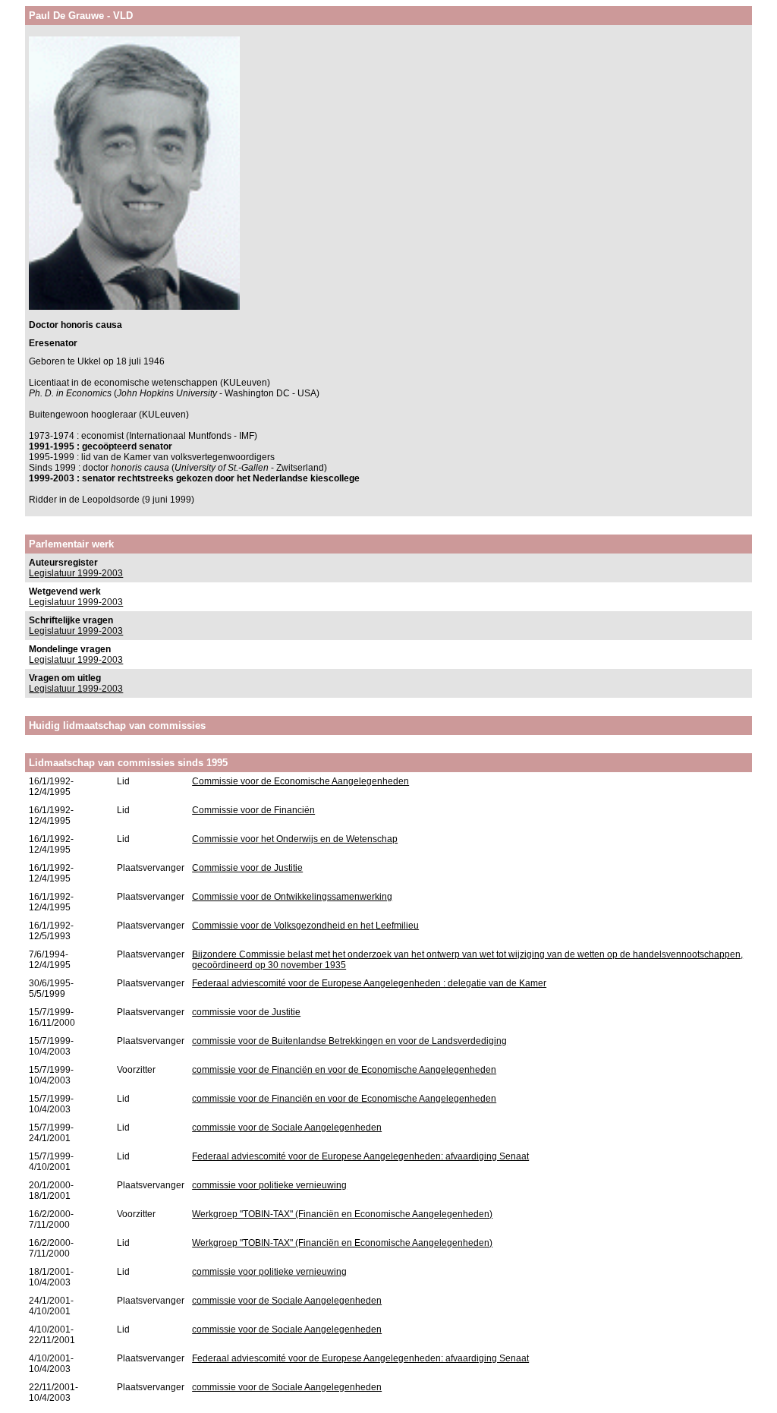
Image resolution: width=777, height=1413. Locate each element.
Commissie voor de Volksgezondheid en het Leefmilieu (305, 925)
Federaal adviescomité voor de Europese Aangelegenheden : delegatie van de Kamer (369, 983)
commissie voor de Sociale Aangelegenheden (287, 1127)
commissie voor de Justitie (246, 1012)
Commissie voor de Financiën (253, 810)
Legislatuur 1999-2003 (76, 573)
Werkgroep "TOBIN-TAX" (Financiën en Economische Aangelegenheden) (342, 1214)
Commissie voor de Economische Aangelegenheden (300, 781)
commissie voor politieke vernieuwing (269, 1185)
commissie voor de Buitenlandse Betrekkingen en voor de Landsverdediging (349, 1041)
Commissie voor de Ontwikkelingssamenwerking (292, 896)
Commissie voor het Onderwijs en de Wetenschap (295, 839)
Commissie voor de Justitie (247, 868)
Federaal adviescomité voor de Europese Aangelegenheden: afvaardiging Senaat (360, 1156)
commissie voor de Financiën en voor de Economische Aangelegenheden (344, 1069)
